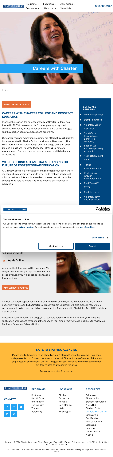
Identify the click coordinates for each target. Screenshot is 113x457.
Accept (92, 246)
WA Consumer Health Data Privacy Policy (69, 449)
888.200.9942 (103, 6)
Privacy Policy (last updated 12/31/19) (81, 442)
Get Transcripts (14, 449)
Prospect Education (12, 122)
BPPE (91, 449)
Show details (98, 238)
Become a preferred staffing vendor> (56, 371)
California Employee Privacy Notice (20, 324)
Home (5, 90)
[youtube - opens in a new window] (21, 407)
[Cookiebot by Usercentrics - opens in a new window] (98, 209)
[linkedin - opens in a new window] (7, 414)
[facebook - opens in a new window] (14, 407)
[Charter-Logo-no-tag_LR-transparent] (13, 5)
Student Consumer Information (36, 449)
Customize (54, 246)
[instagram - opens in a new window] (7, 407)
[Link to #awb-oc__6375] (107, 7)
